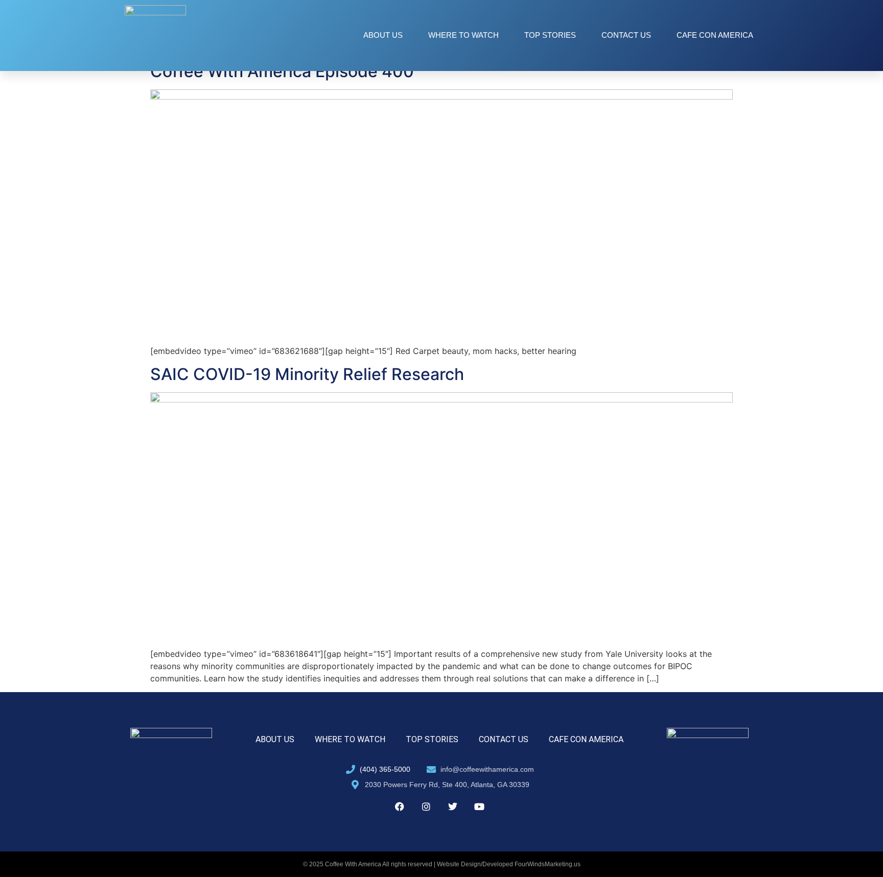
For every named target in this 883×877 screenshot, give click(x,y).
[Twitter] (453, 806)
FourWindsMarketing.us (547, 864)
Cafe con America (715, 35)
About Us (383, 35)
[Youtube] (479, 806)
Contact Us (626, 35)
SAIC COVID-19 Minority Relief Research (307, 374)
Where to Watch (463, 35)
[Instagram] (426, 806)
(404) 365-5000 (385, 769)
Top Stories (550, 35)
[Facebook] (399, 806)
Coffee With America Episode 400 (282, 71)
